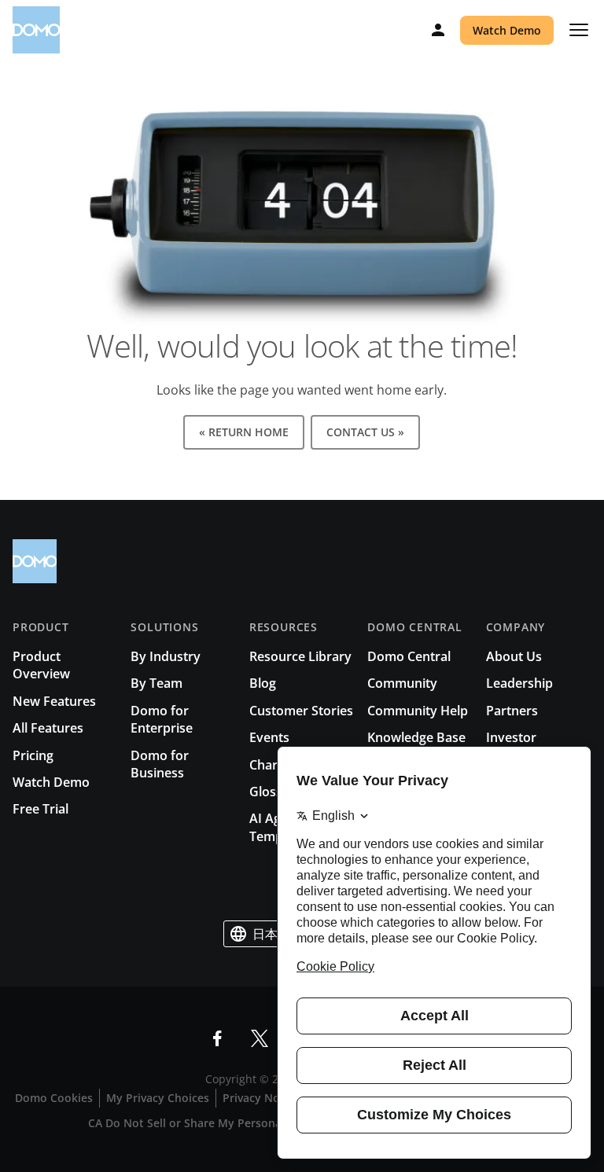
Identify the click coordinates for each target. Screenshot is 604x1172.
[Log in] (438, 29)
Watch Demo (507, 30)
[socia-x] (259, 1038)
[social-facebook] (217, 1038)
